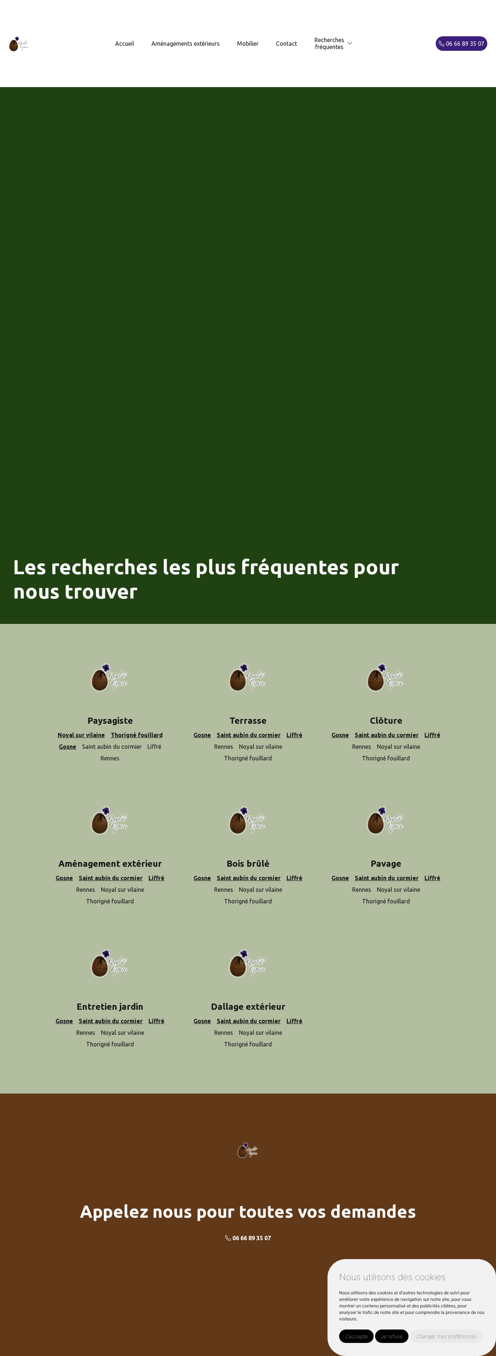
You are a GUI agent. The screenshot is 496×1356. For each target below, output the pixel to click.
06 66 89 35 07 (464, 43)
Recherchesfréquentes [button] (329, 43)
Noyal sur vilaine (81, 735)
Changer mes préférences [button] (446, 1336)
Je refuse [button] (392, 1336)
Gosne (67, 746)
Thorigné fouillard (137, 735)
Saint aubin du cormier (249, 735)
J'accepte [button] (356, 1336)
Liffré (294, 735)
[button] (350, 43)
